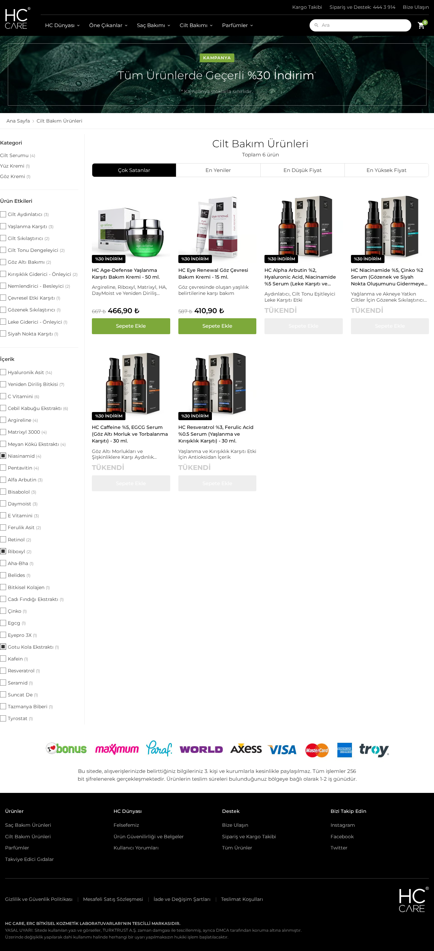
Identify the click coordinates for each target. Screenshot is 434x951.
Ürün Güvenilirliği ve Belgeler (149, 837)
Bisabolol (22, 492)
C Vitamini (23, 396)
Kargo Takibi (307, 7)
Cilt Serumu (17, 155)
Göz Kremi (15, 176)
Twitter (339, 848)
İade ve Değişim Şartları (182, 899)
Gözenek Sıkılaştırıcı (34, 310)
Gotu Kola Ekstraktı (33, 647)
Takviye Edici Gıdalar (29, 859)
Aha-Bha (21, 563)
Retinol (19, 540)
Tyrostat (20, 718)
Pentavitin (23, 468)
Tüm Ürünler (237, 848)
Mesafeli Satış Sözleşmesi (113, 899)
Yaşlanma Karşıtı (31, 226)
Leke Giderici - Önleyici (37, 322)
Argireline (23, 420)
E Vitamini (23, 516)
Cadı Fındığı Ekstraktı (36, 599)
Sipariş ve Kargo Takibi (249, 837)
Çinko (17, 611)
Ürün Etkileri (16, 201)
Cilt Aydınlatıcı (28, 214)
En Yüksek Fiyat (387, 170)
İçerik (7, 359)
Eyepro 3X (22, 635)
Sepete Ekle (131, 326)
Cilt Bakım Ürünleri (28, 837)
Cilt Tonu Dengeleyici (36, 250)
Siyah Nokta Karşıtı (33, 334)
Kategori (11, 142)
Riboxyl (20, 551)
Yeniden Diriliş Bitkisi (36, 384)
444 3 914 (362, 7)
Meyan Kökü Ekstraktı (37, 444)
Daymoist (23, 504)
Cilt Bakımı (194, 25)
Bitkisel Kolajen (29, 587)
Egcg (17, 623)
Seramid (20, 683)
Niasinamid (24, 456)
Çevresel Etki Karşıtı (34, 298)
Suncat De (23, 695)
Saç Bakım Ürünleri (28, 825)
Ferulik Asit (24, 527)
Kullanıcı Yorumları (136, 848)
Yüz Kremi (15, 166)
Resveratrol (24, 671)
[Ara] (316, 25)
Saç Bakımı (151, 25)
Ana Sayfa (18, 121)
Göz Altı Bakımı (29, 262)
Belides (19, 575)
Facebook (342, 837)
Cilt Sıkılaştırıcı (29, 238)
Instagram (343, 825)
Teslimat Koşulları (242, 899)
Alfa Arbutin (25, 480)
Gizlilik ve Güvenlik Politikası (39, 899)
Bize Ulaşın (416, 7)
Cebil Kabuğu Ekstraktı (38, 408)
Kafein (18, 659)
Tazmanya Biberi (30, 707)
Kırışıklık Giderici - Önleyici (43, 274)
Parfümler (235, 25)
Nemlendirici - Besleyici (39, 286)
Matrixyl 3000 (27, 432)
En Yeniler (218, 170)
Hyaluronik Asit (30, 372)
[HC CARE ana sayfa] (23, 18)
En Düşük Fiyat (302, 170)
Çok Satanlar (134, 170)
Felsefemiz (126, 825)
